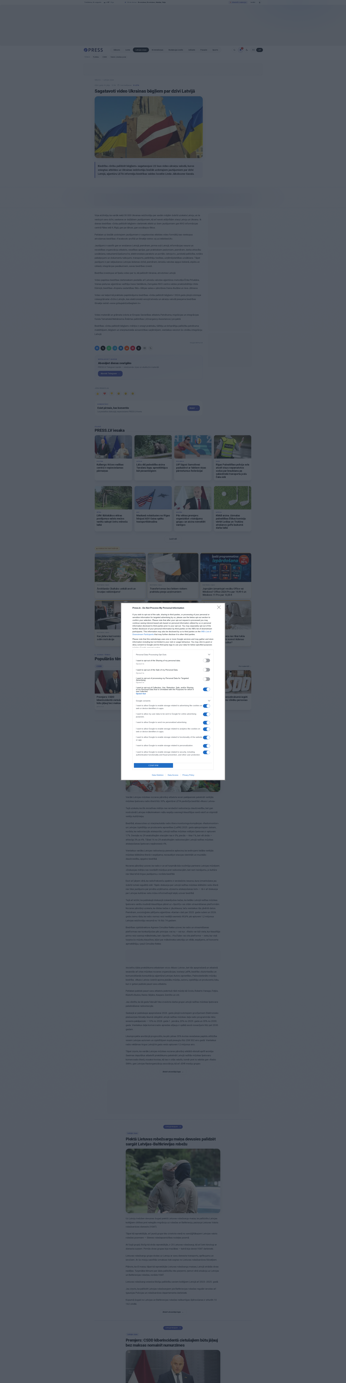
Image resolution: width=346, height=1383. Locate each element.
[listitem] (173, 654)
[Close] (219, 608)
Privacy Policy (188, 775)
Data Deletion (158, 775)
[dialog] (173, 691)
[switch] (206, 660)
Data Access (173, 775)
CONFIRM (154, 765)
